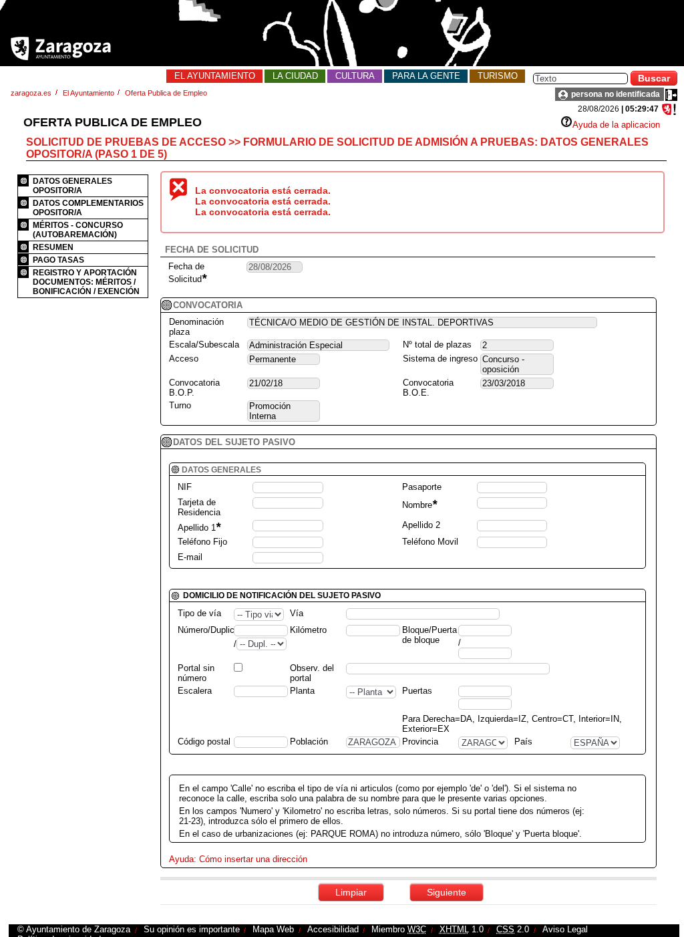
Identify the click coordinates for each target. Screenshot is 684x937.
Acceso (183, 359)
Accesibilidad (333, 929)
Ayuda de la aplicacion (616, 125)
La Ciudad (295, 76)
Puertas (417, 691)
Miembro (398, 929)
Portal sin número (196, 673)
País (523, 742)
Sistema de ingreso (440, 359)
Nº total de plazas (437, 345)
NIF (185, 487)
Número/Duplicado (213, 630)
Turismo (498, 76)
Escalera (195, 691)
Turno (180, 405)
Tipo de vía (199, 613)
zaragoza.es (31, 93)
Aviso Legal (565, 929)
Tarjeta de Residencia (199, 507)
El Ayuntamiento (214, 76)
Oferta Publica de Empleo (166, 93)
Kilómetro (308, 630)
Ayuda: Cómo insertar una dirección (238, 859)
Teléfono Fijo (202, 542)
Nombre (419, 505)
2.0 (512, 929)
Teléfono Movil (430, 542)
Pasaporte (422, 487)
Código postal (204, 742)
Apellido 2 (421, 525)
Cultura (355, 76)
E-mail (190, 557)
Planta (302, 691)
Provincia (420, 742)
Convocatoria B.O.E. (428, 388)
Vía (296, 613)
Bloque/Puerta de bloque (429, 635)
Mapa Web (273, 929)
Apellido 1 (199, 528)
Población (309, 742)
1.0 (462, 929)
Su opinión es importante (192, 929)
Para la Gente (426, 76)
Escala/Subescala (204, 345)
